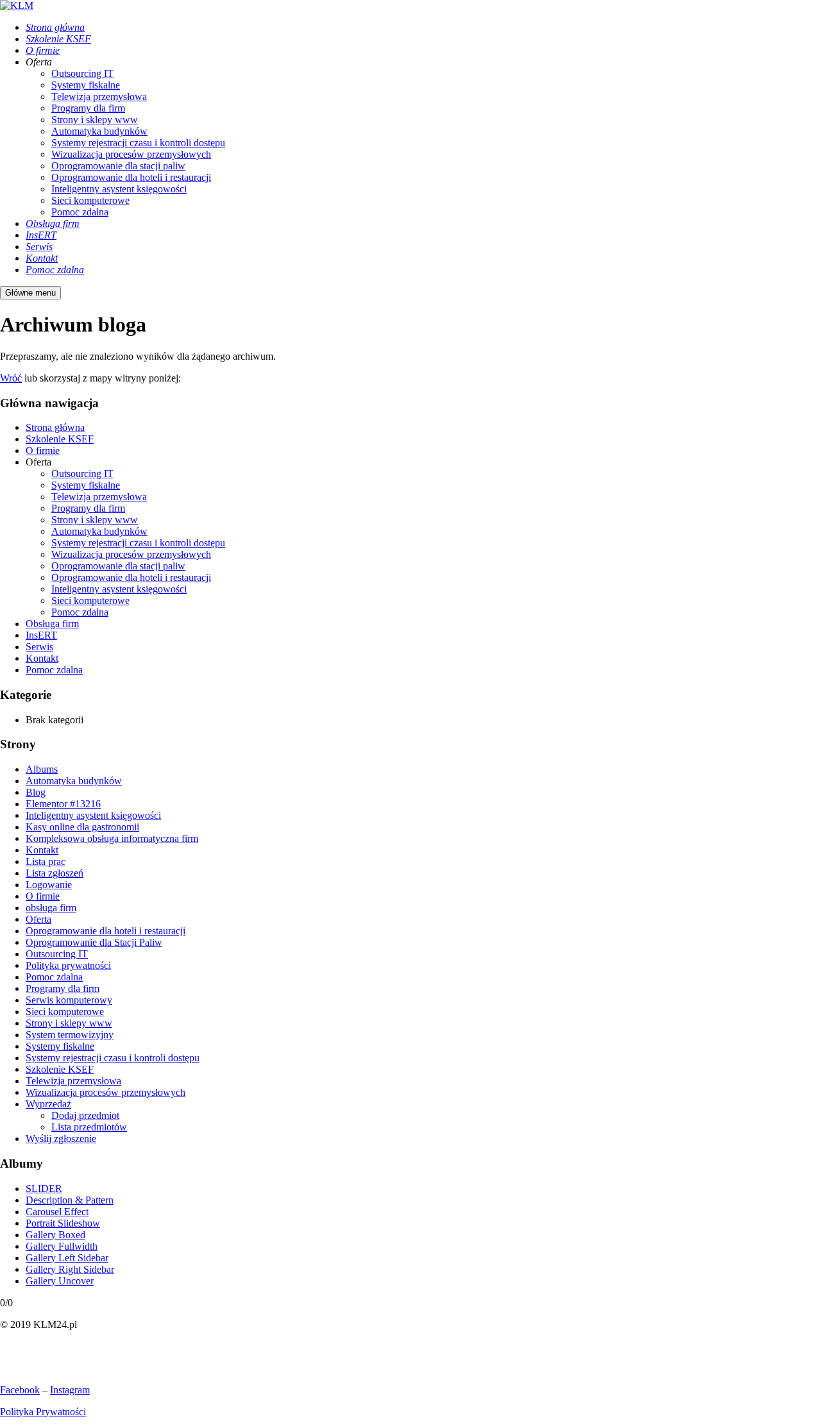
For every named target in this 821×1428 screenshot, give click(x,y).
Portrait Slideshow (63, 1223)
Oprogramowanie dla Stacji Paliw (94, 942)
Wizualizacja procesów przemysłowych (131, 554)
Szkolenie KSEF (60, 438)
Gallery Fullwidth (61, 1246)
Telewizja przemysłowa (99, 496)
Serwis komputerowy (69, 1000)
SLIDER (44, 1188)
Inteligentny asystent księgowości (119, 589)
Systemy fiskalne (85, 485)
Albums (42, 769)
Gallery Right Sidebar (70, 1269)
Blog (36, 792)
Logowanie (49, 884)
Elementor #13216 (63, 803)
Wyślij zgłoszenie (61, 1138)
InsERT (41, 635)
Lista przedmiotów (89, 1126)
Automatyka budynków (99, 531)
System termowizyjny (70, 1034)
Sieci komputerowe (90, 600)
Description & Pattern (70, 1200)
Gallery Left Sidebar (67, 1257)
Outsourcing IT (82, 473)
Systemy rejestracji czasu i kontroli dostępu (138, 542)
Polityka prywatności (68, 965)
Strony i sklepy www (94, 519)
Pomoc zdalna (79, 612)
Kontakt (42, 658)
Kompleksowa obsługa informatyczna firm (112, 838)
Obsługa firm (52, 623)
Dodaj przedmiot (85, 1115)
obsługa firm (51, 907)
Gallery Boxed (55, 1234)
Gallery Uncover (60, 1280)
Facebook (20, 1389)
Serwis (39, 646)
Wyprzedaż (48, 1103)
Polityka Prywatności (43, 1411)
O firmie (43, 450)
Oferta (38, 919)
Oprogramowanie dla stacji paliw (118, 565)
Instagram (70, 1389)
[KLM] (16, 5)
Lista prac (45, 861)
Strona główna (55, 427)
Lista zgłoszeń (54, 873)
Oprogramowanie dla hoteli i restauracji (131, 577)
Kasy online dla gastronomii (82, 826)
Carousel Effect (57, 1211)
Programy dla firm (88, 508)
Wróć (11, 378)
